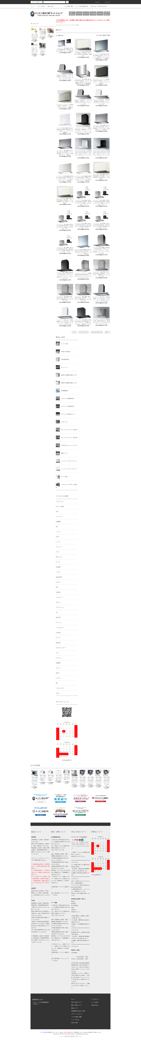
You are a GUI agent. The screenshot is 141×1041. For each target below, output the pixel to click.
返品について (74, 1008)
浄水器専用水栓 (64, 359)
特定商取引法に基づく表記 (78, 1011)
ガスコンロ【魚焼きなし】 (67, 414)
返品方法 (86, 13)
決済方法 (79, 13)
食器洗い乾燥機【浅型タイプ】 (68, 382)
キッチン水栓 (64, 343)
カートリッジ (64, 367)
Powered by (62, 1036)
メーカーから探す (41, 6)
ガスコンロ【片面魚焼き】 (67, 406)
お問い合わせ (94, 6)
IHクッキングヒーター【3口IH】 (69, 429)
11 (92, 332)
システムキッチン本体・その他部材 (66, 486)
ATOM (76, 1022)
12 (95, 332)
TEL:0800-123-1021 (102, 6)
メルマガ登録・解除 (68, 6)
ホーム (32, 6)
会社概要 (93, 13)
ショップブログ (75, 1019)
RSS (72, 1022)
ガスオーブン (64, 422)
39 (106, 332)
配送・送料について (76, 1005)
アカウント (98, 2)
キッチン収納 (63, 476)
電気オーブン (64, 453)
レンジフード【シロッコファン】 (68, 468)
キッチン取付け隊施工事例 (82, 6)
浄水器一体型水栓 (65, 351)
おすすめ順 (99, 35)
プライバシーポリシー (77, 1014)
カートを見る (94, 1002)
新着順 (108, 35)
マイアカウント (95, 999)
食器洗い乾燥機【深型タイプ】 (68, 375)
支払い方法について (76, 1002)
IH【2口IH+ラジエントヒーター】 (68, 445)
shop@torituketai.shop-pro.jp (81, 1034)
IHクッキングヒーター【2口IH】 (69, 437)
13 (98, 332)
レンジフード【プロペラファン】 (68, 461)
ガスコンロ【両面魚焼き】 (67, 398)
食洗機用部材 (64, 390)
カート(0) (107, 2)
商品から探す (51, 6)
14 (101, 332)
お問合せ (100, 13)
